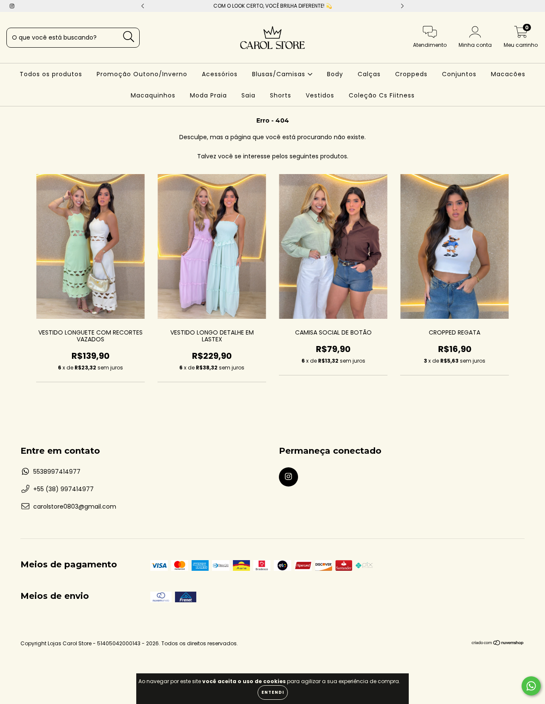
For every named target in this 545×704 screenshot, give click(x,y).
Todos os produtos (51, 74)
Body (335, 74)
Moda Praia (208, 95)
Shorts (280, 95)
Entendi (272, 692)
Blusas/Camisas (279, 74)
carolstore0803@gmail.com (74, 506)
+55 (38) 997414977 (63, 489)
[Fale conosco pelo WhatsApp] (531, 685)
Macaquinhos (153, 95)
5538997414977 (56, 471)
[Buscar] (129, 37)
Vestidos (320, 95)
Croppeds (411, 74)
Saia (248, 95)
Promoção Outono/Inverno (142, 74)
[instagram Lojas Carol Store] (11, 6)
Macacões (508, 74)
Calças (369, 74)
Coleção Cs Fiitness (382, 95)
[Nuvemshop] (498, 643)
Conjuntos (459, 74)
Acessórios (220, 74)
